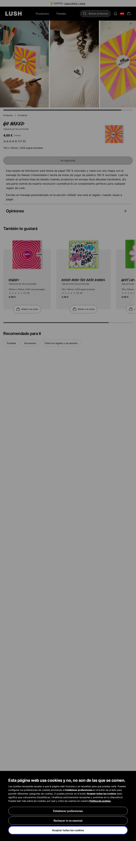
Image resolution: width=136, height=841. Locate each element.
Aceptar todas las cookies (68, 830)
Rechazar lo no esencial (68, 820)
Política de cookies (100, 800)
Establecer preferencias (68, 811)
